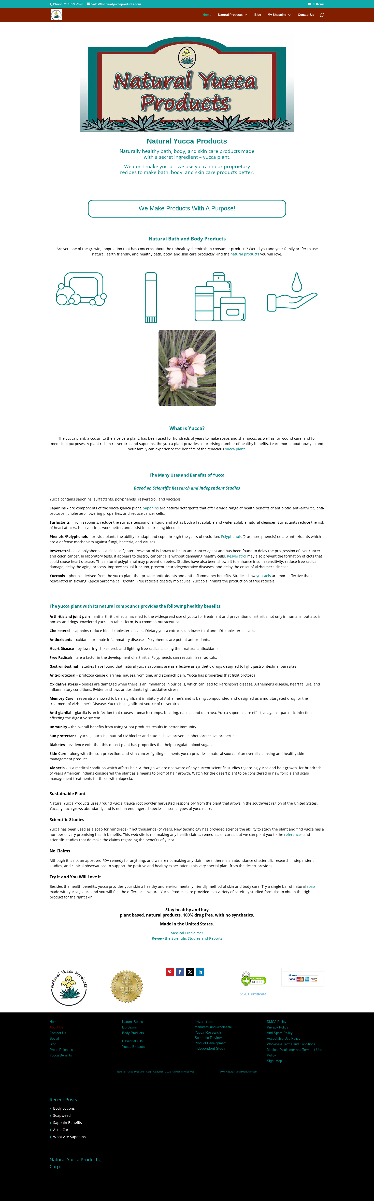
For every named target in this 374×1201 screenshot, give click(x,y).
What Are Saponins (69, 1136)
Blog (257, 15)
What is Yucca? (187, 428)
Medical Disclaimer (187, 933)
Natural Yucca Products (131, 1071)
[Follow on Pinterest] (170, 972)
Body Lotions (64, 1108)
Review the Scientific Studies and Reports (187, 938)
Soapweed (62, 1115)
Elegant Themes (85, 1194)
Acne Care (61, 1129)
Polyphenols (231, 536)
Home (207, 15)
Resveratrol (236, 556)
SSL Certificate (253, 994)
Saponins (151, 508)
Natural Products (230, 15)
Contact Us (306, 15)
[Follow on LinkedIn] (200, 972)
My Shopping (277, 15)
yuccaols (263, 575)
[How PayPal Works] (303, 982)
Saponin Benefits (67, 1122)
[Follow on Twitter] (190, 972)
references (293, 834)
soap (310, 886)
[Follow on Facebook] (180, 972)
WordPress (133, 1194)
